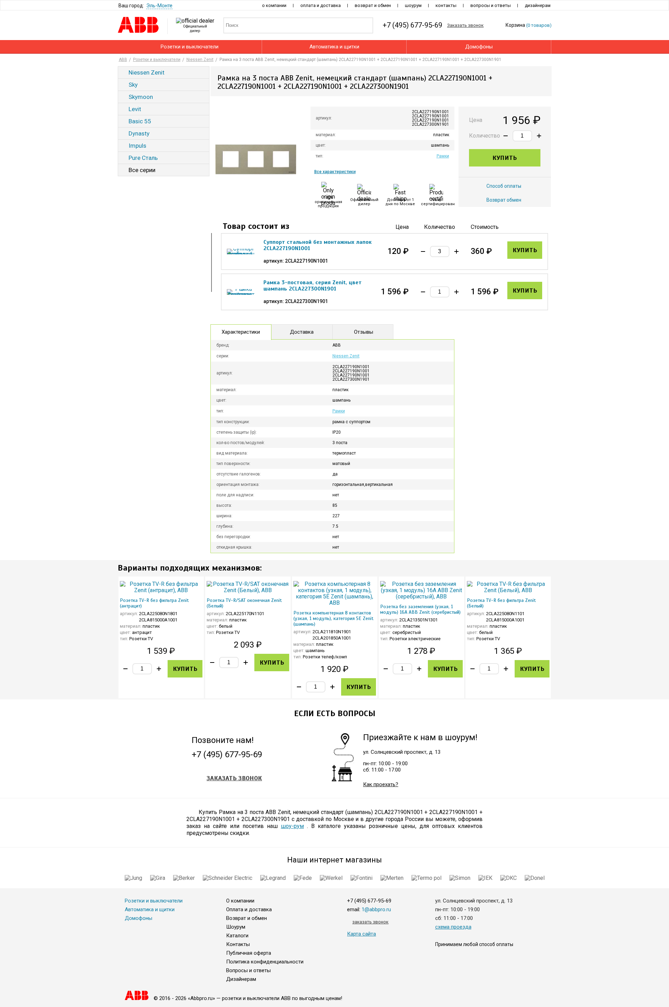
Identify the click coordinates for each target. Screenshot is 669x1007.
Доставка (302, 332)
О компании (274, 5)
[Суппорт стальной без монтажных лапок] (241, 251)
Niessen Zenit (146, 72)
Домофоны (479, 47)
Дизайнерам (538, 5)
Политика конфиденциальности (264, 962)
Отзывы (363, 332)
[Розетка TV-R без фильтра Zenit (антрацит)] (161, 587)
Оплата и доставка (320, 5)
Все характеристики (335, 171)
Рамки (443, 156)
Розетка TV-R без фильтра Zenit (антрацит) (154, 603)
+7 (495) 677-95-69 (227, 755)
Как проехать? (380, 784)
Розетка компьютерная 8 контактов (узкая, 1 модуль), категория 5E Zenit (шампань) (333, 618)
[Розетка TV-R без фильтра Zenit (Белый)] (508, 587)
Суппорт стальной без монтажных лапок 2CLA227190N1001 (317, 245)
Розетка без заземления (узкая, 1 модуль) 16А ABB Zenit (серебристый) (420, 609)
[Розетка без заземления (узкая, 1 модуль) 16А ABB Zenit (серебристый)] (421, 590)
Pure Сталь (143, 157)
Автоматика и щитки (334, 47)
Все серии (142, 169)
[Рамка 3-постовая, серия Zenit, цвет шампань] (241, 292)
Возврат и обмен (373, 5)
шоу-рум (292, 826)
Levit (135, 109)
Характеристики (241, 332)
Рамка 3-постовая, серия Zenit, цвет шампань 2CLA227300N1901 (312, 285)
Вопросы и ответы (490, 5)
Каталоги (237, 935)
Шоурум (413, 5)
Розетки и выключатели (189, 47)
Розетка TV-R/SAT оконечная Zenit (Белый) (244, 603)
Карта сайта (361, 934)
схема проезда (453, 927)
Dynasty (139, 133)
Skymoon (141, 96)
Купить (504, 158)
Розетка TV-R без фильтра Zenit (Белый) (501, 603)
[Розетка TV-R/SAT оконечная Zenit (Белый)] (248, 587)
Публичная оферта (248, 953)
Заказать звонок (234, 778)
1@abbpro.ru (376, 909)
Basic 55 (140, 121)
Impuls (137, 145)
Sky (133, 84)
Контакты (446, 5)
